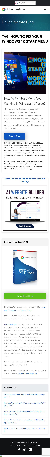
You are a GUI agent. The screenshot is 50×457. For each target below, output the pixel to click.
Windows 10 (19, 166)
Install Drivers (26, 161)
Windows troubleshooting (22, 169)
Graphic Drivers (15, 161)
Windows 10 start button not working (17, 150)
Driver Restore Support (27, 374)
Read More (14, 136)
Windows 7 (38, 166)
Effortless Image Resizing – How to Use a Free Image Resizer (24, 396)
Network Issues (20, 164)
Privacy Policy (26, 310)
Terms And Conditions (31, 445)
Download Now (25, 296)
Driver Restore (10, 324)
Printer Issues (30, 164)
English (21, 3)
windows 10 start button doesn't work (27, 148)
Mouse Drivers (9, 164)
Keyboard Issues (37, 161)
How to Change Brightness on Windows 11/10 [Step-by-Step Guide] (24, 421)
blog (7, 161)
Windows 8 (8, 169)
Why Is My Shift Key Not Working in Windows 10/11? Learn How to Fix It (24, 413)
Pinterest (30, 449)
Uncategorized (9, 166)
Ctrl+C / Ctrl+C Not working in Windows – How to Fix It (24, 430)
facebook (19, 449)
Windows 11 (29, 166)
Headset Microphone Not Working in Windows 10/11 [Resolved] (25, 404)
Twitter (24, 449)
